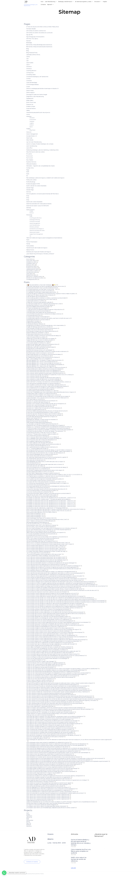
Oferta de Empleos (31, 164)
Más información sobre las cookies (35, 152)
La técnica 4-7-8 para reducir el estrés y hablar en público (41, 434)
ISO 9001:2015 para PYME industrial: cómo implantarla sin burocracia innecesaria (47, 428)
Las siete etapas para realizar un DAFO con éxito (39, 471)
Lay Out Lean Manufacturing (33, 142)
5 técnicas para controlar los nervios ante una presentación (41, 328)
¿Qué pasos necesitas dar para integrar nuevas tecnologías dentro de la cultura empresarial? (50, 771)
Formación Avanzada (35, 221)
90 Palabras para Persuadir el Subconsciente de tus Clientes (42, 357)
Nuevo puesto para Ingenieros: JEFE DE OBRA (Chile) (40, 512)
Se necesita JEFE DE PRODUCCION (36, 535)
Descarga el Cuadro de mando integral (36, 94)
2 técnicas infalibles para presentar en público (38, 306)
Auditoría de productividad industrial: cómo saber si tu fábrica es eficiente (45, 367)
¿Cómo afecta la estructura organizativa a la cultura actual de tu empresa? (46, 564)
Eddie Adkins (29, 100)
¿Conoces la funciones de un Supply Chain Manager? (40, 661)
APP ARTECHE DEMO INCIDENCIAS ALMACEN (39, 32)
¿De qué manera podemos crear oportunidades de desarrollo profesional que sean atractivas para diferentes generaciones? (59, 696)
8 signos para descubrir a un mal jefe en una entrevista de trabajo (43, 354)
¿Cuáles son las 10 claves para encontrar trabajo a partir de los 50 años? (45, 664)
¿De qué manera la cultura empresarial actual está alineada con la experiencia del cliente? (50, 694)
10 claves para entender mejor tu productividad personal (41, 287)
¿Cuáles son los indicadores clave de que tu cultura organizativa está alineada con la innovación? (51, 675)
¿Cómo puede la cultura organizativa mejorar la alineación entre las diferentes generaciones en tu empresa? (55, 596)
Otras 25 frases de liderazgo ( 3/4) (35, 515)
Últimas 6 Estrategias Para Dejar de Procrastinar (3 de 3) (41, 541)
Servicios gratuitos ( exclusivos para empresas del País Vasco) (42, 193)
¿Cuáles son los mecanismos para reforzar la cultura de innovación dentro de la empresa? (50, 677)
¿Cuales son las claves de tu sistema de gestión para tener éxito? (43, 665)
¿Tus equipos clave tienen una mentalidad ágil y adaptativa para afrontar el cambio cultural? (50, 807)
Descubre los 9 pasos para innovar (35, 409)
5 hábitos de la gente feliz (33, 322)
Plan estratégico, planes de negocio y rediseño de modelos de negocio (45, 178)
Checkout (29, 66)
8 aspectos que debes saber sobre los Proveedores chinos (42, 344)
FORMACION (30, 268)
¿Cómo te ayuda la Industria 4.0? (35, 660)
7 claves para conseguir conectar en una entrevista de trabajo (42, 335)
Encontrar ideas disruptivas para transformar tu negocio (40, 416)
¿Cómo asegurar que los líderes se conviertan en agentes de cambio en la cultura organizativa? (51, 567)
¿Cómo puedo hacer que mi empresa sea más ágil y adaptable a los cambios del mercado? (50, 644)
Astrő (27, 813)
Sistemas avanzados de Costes (37, 230)
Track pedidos (30, 245)
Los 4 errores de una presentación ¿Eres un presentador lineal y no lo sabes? (46, 483)
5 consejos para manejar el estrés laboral (37, 316)
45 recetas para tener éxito (33, 315)
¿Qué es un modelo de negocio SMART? (37, 738)
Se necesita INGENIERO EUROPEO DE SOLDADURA (40, 534)
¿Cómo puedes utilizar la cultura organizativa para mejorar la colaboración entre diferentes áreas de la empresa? (56, 639)
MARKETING (29, 275)
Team (27, 239)
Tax (30, 235)
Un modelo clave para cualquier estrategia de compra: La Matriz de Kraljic (46, 551)
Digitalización (29, 98)
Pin (27, 175)
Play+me (28, 823)
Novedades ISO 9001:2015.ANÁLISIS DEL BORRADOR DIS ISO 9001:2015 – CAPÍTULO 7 (50, 503)
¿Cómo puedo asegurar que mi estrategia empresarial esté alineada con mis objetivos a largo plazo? (53, 641)
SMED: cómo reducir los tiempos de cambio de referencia (41, 538)
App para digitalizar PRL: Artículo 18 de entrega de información (43, 363)
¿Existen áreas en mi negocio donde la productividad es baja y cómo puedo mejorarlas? (49, 713)
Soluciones (29, 214)
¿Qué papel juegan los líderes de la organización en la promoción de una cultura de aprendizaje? (52, 768)
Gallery (28, 110)
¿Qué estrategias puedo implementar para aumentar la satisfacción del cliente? (47, 746)
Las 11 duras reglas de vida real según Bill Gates (38, 442)
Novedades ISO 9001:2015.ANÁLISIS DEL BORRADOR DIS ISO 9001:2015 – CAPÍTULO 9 (50, 506)
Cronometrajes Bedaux (32, 84)
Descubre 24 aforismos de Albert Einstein (37, 402)
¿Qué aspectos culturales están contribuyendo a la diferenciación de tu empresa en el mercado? (52, 720)
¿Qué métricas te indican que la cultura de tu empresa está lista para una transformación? (50, 765)
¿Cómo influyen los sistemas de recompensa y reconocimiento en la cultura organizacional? (50, 577)
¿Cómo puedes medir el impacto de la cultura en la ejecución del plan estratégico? (48, 631)
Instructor (28, 132)
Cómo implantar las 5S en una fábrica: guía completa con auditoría (44, 387)
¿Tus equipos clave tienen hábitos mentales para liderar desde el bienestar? (46, 806)
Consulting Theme (31, 873)
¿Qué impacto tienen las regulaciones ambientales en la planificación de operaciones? (49, 754)
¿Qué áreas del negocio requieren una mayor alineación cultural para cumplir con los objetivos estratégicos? (55, 716)
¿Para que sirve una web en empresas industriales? (39, 715)
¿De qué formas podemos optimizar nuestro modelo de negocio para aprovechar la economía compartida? (55, 687)
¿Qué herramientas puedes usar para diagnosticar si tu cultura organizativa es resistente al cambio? (52, 751)
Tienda (28, 243)
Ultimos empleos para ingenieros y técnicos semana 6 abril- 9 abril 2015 (45, 550)
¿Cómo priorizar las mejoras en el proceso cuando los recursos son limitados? (46, 592)
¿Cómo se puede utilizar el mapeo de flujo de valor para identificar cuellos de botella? (49, 652)
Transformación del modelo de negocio (37, 247)
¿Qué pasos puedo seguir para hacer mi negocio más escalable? (43, 773)
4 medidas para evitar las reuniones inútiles (37, 311)
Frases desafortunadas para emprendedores (38, 422)
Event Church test (31, 102)
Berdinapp (29, 42)
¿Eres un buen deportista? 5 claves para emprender (40, 706)
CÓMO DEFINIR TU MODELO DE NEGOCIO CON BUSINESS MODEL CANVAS (47, 382)
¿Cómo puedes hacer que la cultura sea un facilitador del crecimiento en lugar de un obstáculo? (51, 623)
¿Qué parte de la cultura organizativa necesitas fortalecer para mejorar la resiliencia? (48, 770)
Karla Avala (29, 138)
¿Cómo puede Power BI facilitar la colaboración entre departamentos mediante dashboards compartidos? (54, 606)
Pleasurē (28, 824)
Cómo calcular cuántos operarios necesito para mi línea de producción (45, 373)
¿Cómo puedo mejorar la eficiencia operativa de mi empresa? (42, 645)
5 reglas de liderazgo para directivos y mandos (38, 327)
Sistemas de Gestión (35, 232)
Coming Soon (30, 72)
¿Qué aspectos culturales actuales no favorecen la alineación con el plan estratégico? (49, 719)
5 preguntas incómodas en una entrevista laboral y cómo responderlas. (45, 325)
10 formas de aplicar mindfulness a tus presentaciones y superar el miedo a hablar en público (50, 293)
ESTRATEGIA (29, 266)
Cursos (28, 86)
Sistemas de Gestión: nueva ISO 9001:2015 (37, 205)
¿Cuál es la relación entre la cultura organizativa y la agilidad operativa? (44, 662)
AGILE (28, 259)
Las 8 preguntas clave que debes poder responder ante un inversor (44, 464)
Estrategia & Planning (35, 219)
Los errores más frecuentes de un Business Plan (39, 492)
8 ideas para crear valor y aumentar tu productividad (40, 347)
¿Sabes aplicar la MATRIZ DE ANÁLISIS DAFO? (39, 800)
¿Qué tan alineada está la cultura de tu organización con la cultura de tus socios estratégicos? (51, 788)
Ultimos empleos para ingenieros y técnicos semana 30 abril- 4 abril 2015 (45, 548)
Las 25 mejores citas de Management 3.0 (37, 445)
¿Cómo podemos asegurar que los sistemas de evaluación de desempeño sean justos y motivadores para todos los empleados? (60, 581)
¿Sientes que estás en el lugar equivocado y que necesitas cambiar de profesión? (48, 803)
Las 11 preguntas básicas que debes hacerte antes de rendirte (42, 444)
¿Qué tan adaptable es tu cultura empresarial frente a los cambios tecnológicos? (47, 787)
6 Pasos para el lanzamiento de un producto (38, 334)
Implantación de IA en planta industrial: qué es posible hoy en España (44, 425)
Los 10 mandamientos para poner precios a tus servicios (41, 477)
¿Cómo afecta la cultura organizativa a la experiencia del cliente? (43, 561)
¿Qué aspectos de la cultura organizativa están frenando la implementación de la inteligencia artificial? (53, 723)
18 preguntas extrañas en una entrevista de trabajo (39, 305)
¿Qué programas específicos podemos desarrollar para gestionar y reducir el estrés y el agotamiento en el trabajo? (56, 780)
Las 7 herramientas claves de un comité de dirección (40, 458)
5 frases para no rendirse (32, 321)
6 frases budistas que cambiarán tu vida (36, 332)
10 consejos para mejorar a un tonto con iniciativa (39, 290)
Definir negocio (30, 92)
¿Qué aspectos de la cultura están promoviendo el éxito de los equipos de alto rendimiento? (51, 722)
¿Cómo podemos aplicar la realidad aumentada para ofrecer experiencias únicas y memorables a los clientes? (55, 578)
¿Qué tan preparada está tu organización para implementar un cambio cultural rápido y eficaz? (51, 791)
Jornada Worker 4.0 (31, 136)
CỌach (28, 814)
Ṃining (28, 821)
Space (31, 126)
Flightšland (29, 816)
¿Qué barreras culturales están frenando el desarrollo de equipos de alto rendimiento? (49, 725)
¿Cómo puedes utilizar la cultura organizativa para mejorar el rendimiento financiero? (48, 638)
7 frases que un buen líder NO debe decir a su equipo (40, 338)
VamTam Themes (40, 873)
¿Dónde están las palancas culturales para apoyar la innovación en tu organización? (48, 704)
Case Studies (29, 62)
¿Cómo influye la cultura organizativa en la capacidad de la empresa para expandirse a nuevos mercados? (54, 576)
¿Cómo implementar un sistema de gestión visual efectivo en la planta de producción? (49, 574)
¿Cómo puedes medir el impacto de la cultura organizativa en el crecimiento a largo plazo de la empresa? (54, 632)
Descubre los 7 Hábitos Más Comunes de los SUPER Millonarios (43, 408)
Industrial (32, 121)
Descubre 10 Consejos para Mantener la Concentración (41, 400)
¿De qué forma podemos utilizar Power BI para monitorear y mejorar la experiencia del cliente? (51, 684)
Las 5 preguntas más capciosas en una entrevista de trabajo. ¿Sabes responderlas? (48, 451)
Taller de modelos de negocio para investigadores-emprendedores (44, 237)
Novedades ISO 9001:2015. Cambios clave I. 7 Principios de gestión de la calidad (47, 499)
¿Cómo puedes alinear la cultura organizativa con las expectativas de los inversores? (48, 610)
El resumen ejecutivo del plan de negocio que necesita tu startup (43, 413)
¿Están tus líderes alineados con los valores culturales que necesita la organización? (48, 710)
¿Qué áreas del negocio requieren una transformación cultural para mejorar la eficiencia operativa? (52, 717)
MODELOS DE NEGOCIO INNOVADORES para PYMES (41, 496)
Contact (28, 78)
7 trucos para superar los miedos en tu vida (37, 343)
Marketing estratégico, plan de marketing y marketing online (42, 150)
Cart (27, 58)
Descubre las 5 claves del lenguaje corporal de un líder (40, 405)
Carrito (28, 56)
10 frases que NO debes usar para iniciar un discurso (40, 295)
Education (32, 117)
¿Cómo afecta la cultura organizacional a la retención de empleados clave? (46, 560)
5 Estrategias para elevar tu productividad (37, 319)
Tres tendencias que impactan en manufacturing (39, 539)
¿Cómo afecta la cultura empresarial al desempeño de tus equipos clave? (45, 557)
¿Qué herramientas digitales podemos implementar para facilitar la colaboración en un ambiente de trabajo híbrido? (57, 748)
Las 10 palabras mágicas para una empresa (37, 441)
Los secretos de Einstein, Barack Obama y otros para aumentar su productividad (47, 493)
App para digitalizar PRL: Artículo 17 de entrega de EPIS (41, 361)
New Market (29, 160)
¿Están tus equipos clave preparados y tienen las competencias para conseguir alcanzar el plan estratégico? (55, 707)
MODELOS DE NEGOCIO (33, 278)
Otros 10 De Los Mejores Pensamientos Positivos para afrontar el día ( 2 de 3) (46, 519)
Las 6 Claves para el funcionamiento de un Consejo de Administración (44, 453)
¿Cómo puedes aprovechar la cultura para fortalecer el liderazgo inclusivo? (46, 615)
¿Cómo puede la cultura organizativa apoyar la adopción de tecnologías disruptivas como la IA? (51, 593)
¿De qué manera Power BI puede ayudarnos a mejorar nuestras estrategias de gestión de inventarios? (53, 702)
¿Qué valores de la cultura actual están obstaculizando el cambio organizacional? (47, 794)
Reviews (32, 212)
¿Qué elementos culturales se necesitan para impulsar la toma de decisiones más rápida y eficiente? (52, 735)
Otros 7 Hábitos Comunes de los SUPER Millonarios (40, 521)
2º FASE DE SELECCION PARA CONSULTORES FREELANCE (42, 26)
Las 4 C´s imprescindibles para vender (36, 448)
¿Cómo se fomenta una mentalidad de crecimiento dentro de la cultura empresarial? (48, 648)
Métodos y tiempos (34, 226)
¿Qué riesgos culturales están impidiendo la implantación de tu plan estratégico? (47, 784)
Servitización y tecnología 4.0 (37, 228)
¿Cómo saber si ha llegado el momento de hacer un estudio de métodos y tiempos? (48, 647)
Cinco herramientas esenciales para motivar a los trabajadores (42, 370)
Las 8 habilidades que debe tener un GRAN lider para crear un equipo (44, 461)
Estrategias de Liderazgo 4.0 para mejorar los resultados (41, 419)
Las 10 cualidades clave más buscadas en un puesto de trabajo (43, 438)
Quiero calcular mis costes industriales (36, 185)
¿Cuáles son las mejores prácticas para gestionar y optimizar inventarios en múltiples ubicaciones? (52, 671)
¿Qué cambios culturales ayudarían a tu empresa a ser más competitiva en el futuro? (48, 726)
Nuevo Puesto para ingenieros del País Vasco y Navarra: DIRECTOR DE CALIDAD (48, 510)
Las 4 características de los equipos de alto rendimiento (41, 447)
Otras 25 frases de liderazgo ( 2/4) (35, 513)
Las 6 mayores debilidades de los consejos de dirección (41, 454)
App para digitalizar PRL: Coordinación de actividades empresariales (44, 364)
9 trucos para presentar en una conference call (38, 356)
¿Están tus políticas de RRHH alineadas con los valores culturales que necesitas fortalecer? (50, 712)
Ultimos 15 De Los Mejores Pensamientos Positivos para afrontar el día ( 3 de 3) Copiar (49, 544)
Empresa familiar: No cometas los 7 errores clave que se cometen (43, 415)
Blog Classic (32, 130)
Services (28, 191)
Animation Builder (31, 28)
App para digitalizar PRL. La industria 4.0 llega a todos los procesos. (44, 360)
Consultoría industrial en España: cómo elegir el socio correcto (42, 395)
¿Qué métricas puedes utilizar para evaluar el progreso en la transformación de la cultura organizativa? (53, 764)
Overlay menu (30, 168)
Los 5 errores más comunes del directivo (37, 484)
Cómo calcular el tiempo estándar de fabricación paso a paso (42, 377)
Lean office (29, 148)
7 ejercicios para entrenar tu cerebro (36, 337)
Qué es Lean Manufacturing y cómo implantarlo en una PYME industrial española (47, 529)
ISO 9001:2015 (30, 272)
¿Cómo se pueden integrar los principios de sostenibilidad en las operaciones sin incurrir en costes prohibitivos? (55, 655)
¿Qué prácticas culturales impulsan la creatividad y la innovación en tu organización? (48, 777)
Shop (27, 195)
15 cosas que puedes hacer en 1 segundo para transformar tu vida (43, 303)
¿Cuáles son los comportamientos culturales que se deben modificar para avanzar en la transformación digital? (55, 674)
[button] (32, 862)
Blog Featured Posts (31, 52)
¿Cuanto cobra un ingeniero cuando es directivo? (39, 680)
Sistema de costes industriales (34, 201)
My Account (29, 158)
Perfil (27, 174)
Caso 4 (28, 64)
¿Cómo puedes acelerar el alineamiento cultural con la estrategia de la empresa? (47, 609)
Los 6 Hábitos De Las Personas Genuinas (37, 487)
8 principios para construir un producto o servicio (39, 353)
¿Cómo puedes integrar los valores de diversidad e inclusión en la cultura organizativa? (49, 628)
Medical (31, 124)
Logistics (32, 123)
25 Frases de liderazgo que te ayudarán (36, 308)
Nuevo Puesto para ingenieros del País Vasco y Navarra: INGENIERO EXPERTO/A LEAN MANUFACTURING (55, 509)
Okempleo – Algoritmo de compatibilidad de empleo (40, 166)
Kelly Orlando (29, 140)
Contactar (43, 4)
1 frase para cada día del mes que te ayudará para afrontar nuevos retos (45, 286)
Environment (33, 119)
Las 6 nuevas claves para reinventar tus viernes (38, 455)
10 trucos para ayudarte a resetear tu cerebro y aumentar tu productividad (46, 298)
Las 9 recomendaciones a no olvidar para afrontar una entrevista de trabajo (46, 467)
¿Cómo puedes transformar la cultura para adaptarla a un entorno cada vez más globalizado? (51, 635)
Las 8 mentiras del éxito (32, 463)
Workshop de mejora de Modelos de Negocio (38, 251)
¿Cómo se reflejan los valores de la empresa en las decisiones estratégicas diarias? (48, 657)
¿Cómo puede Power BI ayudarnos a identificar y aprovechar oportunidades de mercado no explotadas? (54, 603)
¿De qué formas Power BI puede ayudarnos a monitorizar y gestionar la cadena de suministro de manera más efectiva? (58, 690)
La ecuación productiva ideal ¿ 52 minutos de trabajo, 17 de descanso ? (45, 431)
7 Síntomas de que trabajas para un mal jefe (38, 341)
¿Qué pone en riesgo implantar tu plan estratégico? (40, 774)
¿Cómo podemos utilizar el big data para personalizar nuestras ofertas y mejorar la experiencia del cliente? (54, 589)
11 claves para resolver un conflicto (35, 300)
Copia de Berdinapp (31, 82)
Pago (27, 170)
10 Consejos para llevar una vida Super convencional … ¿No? (42, 289)
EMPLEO (28, 265)
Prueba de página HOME (33, 183)
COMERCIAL (29, 262)
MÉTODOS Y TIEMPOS (32, 276)
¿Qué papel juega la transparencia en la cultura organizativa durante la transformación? (49, 767)
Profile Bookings (30, 182)
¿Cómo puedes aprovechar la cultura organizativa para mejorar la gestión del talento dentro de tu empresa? (55, 613)
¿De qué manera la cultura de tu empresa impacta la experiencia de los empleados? (48, 693)
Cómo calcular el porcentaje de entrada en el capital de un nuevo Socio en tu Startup (49, 374)
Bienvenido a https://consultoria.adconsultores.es (39, 46)
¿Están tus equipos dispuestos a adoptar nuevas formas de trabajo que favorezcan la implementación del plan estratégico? (59, 709)
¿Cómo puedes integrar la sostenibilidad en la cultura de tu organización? (45, 626)
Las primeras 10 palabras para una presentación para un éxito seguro (44, 470)
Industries (28, 116)
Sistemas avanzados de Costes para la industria (38, 203)
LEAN (27, 273)
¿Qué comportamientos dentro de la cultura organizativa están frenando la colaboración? (50, 733)
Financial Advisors (31, 108)
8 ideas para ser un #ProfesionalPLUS (36, 348)
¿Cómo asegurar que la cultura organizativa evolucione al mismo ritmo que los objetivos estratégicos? (53, 565)
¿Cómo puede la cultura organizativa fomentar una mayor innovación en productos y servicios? (51, 594)
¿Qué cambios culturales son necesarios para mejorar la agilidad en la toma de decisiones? (50, 728)
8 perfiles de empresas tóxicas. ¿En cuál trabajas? (39, 350)
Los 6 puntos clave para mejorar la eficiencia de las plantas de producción (45, 489)
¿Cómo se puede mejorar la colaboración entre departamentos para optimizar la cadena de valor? (52, 651)
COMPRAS (29, 263)
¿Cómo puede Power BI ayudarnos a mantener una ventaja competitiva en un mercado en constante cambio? (56, 605)
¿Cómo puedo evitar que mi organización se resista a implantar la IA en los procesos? (49, 642)
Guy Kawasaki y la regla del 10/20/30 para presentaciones (41, 424)
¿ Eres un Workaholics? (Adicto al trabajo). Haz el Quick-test (42, 555)
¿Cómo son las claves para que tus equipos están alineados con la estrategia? (46, 658)
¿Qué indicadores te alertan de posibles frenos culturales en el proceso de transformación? (50, 755)
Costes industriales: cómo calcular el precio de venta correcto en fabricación (46, 397)
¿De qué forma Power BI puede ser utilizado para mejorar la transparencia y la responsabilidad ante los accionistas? (57, 686)
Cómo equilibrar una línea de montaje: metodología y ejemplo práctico (45, 384)
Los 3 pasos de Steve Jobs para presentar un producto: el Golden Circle (45, 482)
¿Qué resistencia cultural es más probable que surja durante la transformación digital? (48, 783)
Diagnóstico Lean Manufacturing (35, 96)
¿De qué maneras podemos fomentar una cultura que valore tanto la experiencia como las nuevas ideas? (54, 703)
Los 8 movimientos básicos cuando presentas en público (41, 490)
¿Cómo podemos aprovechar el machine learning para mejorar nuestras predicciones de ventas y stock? (54, 580)
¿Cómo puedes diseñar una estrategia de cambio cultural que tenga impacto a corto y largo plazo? (52, 618)
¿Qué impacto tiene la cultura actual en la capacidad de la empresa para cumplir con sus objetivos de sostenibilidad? (57, 752)
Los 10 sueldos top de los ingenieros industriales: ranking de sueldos (44, 479)
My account (29, 156)
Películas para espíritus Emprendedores (36, 522)
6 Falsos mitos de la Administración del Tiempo (38, 329)
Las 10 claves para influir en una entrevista (37, 552)
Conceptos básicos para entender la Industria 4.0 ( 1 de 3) (41, 390)
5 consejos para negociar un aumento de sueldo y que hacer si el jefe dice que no (48, 318)
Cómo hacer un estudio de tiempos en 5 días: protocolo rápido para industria (46, 386)
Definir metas (30, 90)
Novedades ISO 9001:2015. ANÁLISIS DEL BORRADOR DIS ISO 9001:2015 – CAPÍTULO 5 (50, 497)
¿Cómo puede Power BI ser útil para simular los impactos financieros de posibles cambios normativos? (53, 607)
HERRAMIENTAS (31, 269)
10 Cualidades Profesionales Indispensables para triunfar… (41, 292)
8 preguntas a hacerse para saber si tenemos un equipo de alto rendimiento (46, 351)
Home (28, 114)
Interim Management (32, 134)
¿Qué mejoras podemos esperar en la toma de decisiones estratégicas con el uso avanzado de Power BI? (54, 762)
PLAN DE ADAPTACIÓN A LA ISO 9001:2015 (38, 523)
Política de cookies (31, 179)
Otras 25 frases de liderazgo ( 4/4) (35, 516)
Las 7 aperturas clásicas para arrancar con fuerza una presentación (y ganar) (46, 457)
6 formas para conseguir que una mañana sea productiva (41, 331)
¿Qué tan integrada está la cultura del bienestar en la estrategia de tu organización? (48, 790)
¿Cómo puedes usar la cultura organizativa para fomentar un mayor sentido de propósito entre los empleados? (55, 636)
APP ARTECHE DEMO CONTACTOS (36, 30)
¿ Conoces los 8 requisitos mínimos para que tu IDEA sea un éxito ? (44, 554)
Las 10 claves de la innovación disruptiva (36, 435)
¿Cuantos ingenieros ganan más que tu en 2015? (39, 681)
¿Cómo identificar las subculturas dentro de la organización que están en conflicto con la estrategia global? (54, 573)
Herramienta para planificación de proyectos (38, 112)
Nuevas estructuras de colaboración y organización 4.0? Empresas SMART (46, 508)
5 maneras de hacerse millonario (34, 324)
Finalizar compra (30, 106)
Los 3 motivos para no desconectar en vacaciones (39, 480)
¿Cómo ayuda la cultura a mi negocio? (36, 570)
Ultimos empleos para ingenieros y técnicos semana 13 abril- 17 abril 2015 (45, 545)
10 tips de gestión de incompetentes (36, 296)
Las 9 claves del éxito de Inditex (34, 466)
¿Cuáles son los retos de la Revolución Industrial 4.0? (40, 678)
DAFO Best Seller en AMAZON (34, 399)
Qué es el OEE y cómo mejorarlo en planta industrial (40, 526)
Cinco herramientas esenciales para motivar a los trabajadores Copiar (44, 371)
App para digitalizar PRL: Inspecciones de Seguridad (40, 366)
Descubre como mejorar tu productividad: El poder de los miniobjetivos (45, 403)
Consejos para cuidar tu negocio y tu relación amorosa (40, 393)
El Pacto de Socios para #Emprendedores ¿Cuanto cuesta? (42, 412)
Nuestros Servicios (31, 162)
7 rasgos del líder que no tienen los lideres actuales (39, 340)
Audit (31, 216)
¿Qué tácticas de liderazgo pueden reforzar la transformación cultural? (44, 786)
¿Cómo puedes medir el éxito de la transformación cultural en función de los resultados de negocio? (52, 629)
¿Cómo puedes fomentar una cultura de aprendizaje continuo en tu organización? (48, 619)
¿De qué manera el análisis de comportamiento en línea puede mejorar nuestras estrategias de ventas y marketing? (57, 691)
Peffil (27, 171)
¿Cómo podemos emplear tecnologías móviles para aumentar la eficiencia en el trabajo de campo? (52, 587)
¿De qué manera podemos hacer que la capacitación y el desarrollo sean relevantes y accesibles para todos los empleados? (59, 697)
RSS (31, 259)
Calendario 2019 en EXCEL (33, 54)
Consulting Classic (31, 74)
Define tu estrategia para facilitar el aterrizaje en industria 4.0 (42, 88)
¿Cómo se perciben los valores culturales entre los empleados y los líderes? (46, 649)
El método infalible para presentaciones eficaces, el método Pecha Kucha (46, 411)
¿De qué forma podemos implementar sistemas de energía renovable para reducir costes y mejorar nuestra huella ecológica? (59, 683)
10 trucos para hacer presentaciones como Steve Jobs (40, 299)
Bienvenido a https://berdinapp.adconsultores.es (39, 44)
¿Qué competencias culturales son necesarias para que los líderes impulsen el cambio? (49, 729)
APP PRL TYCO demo (32, 38)
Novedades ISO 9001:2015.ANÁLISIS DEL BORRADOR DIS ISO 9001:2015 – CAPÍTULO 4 (50, 500)
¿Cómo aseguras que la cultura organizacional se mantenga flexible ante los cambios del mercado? (52, 568)
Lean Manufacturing (50, 1)
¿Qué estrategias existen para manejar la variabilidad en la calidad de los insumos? (48, 742)
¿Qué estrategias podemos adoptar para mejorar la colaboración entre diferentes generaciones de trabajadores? (56, 744)
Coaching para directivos (35, 217)
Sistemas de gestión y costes (83, 1)
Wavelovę (28, 826)
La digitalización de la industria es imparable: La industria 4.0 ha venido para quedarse (48, 429)
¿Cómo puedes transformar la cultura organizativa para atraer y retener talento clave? (49, 634)
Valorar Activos (30, 249)
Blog (27, 48)
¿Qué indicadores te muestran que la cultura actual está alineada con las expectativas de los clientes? (53, 757)
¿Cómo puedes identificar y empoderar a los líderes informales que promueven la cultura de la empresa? (54, 625)
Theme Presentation (31, 241)
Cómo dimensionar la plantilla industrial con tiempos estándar (42, 383)
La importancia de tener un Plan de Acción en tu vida (40, 432)
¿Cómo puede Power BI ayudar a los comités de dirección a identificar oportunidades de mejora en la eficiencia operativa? (59, 597)
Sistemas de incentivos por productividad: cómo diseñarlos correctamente (46, 536)
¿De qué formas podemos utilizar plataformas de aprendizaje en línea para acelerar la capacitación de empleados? (57, 689)
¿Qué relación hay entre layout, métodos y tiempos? (40, 253)
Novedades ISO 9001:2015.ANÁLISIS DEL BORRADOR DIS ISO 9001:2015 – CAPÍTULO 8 (50, 505)
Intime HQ (29, 817)
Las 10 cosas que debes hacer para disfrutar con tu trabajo (41, 437)
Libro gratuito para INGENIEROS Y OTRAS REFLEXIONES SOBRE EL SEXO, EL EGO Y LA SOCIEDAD (53, 474)
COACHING (29, 260)
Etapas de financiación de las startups (36, 421)
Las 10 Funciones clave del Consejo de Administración (40, 439)
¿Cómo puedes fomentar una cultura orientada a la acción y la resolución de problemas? (49, 621)
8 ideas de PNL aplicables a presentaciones (38, 345)
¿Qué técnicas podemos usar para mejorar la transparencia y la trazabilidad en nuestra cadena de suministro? (55, 793)
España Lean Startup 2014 (33, 418)
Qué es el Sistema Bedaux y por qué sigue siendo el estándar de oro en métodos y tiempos (50, 528)
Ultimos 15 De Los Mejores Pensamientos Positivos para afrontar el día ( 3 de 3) (47, 542)
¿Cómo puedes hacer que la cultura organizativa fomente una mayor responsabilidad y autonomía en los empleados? (57, 622)
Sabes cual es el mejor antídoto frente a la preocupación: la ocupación (45, 532)
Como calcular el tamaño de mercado (36, 376)
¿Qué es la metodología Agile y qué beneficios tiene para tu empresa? (45, 736)
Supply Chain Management (36, 234)
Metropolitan (29, 820)
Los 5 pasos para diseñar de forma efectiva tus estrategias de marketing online (47, 486)
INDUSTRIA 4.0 (30, 270)
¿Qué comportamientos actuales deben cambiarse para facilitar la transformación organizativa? (51, 731)
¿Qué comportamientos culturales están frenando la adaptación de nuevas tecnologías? (49, 732)
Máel (27, 818)
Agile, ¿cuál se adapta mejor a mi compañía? (38, 358)
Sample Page (30, 187)
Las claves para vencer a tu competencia (37, 468)
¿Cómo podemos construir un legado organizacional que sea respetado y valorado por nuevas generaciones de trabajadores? (59, 583)
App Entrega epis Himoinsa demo (35, 36)
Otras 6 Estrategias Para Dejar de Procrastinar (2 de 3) (40, 518)
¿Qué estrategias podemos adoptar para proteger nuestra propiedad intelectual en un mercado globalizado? (55, 745)
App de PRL (29, 34)
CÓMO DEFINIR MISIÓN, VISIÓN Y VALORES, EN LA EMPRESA (43, 380)
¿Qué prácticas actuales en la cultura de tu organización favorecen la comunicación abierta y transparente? (54, 775)
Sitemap (28, 207)
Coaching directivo (31, 70)
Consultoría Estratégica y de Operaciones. (37, 76)
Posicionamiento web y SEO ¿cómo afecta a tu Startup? (41, 525)
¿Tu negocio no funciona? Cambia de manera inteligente (41, 804)
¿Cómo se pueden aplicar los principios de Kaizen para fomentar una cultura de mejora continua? (52, 654)
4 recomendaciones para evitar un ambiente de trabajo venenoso (43, 314)
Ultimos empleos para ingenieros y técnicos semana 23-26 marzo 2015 (45, 547)
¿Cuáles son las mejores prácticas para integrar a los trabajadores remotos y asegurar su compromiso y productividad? (57, 673)
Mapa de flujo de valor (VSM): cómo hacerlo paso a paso (41, 495)
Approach (49, 4)
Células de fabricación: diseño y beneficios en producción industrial (44, 369)
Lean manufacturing (31, 146)
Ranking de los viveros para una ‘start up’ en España (40, 531)
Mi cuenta (29, 154)
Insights (105, 1)
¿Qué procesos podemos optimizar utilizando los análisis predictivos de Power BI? (48, 778)
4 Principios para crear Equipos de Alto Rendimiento (40, 312)
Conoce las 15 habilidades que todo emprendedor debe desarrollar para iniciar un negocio (50, 392)
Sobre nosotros (30, 209)
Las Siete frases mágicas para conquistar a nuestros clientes (42, 473)
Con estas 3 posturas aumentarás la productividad (39, 389)
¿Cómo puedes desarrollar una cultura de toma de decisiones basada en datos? (47, 616)
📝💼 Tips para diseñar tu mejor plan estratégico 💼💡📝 (41, 285)
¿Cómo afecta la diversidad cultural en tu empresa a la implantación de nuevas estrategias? (50, 563)
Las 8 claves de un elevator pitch (35, 460)
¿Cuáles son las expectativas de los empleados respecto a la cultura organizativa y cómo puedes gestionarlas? (55, 670)
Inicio (42, 1)
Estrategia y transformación (65, 1)
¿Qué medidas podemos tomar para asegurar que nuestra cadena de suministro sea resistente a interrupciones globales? (58, 760)
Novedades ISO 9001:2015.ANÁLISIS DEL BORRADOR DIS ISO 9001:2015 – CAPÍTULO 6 (50, 502)
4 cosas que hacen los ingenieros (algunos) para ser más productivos (44, 309)
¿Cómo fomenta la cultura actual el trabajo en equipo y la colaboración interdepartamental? (50, 571)
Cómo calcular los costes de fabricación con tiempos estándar (42, 379)
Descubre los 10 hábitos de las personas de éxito (39, 406)
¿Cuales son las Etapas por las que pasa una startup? (40, 667)
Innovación (97, 1)
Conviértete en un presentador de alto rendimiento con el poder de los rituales (47, 396)
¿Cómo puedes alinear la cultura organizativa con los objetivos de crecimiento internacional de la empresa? (54, 612)
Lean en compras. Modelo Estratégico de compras (39, 144)
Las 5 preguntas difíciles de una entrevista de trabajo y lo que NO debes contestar (48, 450)
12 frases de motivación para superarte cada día (38, 302)
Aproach (28, 40)
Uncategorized (30, 279)
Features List (29, 104)
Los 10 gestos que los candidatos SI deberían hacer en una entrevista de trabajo (47, 476)
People (31, 211)
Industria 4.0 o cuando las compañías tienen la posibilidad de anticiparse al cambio (48, 426)
